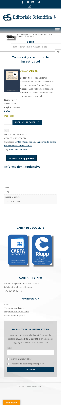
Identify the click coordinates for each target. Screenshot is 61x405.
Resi (6, 304)
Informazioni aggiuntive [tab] (21, 158)
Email (9, 347)
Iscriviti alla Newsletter (20, 358)
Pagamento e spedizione (16, 311)
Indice (7, 110)
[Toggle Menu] (57, 29)
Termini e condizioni (14, 307)
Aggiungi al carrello (27, 122)
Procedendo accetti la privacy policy (27, 363)
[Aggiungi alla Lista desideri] (6, 130)
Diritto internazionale (25, 141)
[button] (15, 74)
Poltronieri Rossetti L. (19, 149)
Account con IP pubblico (15, 315)
